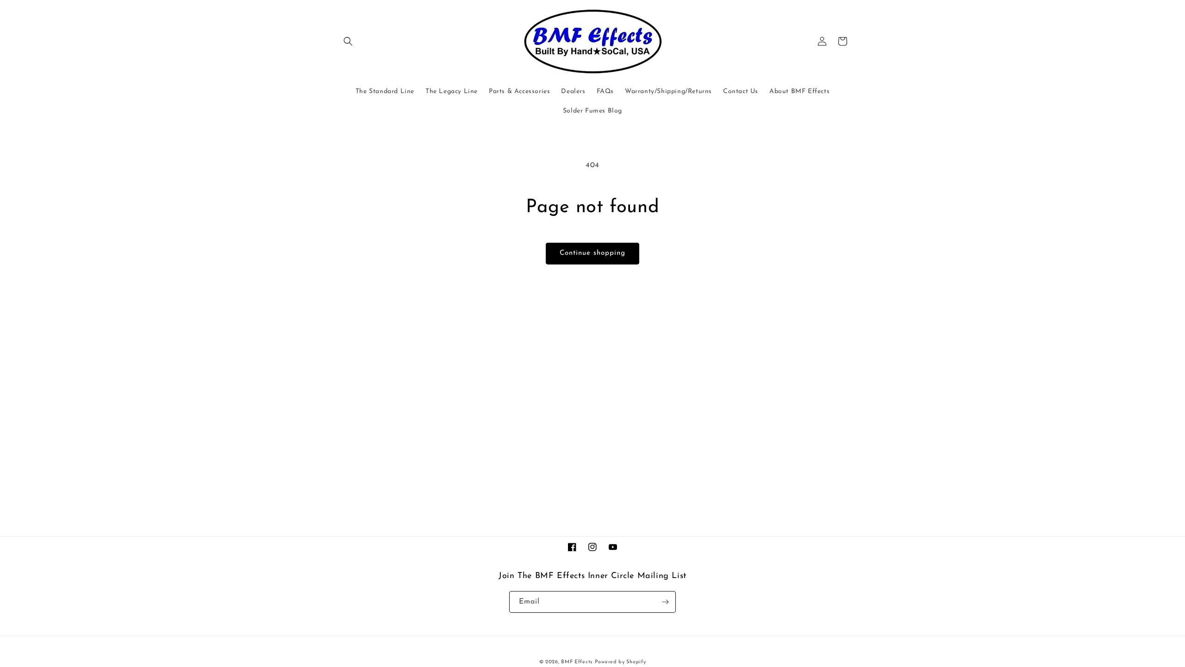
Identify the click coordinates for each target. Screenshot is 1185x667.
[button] (348, 41)
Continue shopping (592, 253)
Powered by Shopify (620, 662)
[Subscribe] (665, 602)
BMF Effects (576, 662)
